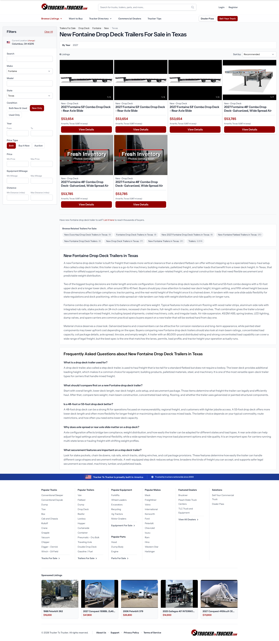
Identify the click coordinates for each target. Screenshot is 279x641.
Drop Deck (83, 28)
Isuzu (147, 532)
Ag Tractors (117, 514)
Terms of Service (152, 632)
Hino (147, 542)
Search (10, 53)
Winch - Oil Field (49, 551)
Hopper (81, 523)
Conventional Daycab (52, 499)
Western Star (151, 546)
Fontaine (96, 28)
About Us (101, 632)
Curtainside (83, 528)
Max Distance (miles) (40, 192)
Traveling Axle (85, 542)
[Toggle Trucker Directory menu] (110, 18)
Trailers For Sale (68, 28)
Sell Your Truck (227, 18)
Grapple (45, 532)
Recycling (116, 509)
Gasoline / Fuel (85, 551)
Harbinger (150, 551)
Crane (44, 528)
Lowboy (82, 518)
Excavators (117, 504)
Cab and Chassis (49, 518)
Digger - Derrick (49, 546)
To (32, 128)
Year (9, 123)
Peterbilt (149, 523)
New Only (37, 108)
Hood (114, 542)
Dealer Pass (207, 18)
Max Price (35, 159)
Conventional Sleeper (52, 495)
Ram (147, 537)
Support (115, 632)
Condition (12, 102)
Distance (11, 187)
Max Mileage (36, 176)
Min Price (11, 159)
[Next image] (110, 80)
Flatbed (81, 499)
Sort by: (237, 54)
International (151, 509)
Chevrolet (150, 528)
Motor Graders (118, 518)
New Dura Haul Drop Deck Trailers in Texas (87, 234)
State (9, 90)
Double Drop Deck (87, 546)
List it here (108, 220)
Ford (147, 518)
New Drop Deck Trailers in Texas (124, 241)
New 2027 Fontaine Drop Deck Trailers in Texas (187, 234)
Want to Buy (76, 18)
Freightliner (150, 499)
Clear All (48, 31)
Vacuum (45, 537)
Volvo (147, 504)
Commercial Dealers (129, 18)
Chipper (45, 542)
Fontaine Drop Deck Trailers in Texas (136, 234)
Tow (43, 509)
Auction (38, 145)
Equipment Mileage (17, 171)
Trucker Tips (154, 18)
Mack (147, 495)
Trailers (195, 241)
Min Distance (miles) (16, 192)
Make (10, 65)
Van (80, 495)
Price (9, 154)
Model (10, 78)
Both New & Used (18, 108)
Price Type (12, 140)
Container (83, 532)
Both (11, 145)
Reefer (81, 514)
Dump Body (117, 546)
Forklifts (115, 495)
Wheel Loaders (119, 499)
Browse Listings (50, 18)
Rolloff (44, 523)
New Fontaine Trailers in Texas (165, 241)
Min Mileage (12, 176)
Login (222, 7)
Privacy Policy (131, 632)
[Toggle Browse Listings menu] (61, 18)
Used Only (14, 114)
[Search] (192, 7)
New (106, 28)
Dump (44, 504)
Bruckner (183, 495)
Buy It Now (24, 145)
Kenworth (150, 514)
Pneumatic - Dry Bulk (88, 537)
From (9, 128)
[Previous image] (63, 80)
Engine (114, 551)
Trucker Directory (99, 18)
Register (233, 7)
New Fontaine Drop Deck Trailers (82, 241)
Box (43, 514)
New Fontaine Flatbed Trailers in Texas (239, 234)
